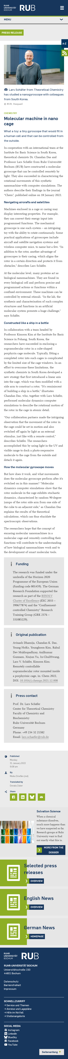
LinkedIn (12, 1033)
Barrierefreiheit (12, 985)
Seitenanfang (51, 1052)
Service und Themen (18, 1005)
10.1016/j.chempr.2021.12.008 (39, 680)
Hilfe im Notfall (15, 1012)
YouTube (12, 1044)
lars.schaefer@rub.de (35, 737)
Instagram (13, 1029)
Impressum (10, 988)
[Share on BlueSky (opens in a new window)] (32, 797)
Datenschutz (11, 981)
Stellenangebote (16, 1016)
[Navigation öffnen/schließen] (62, 7)
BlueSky (12, 1037)
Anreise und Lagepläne (19, 1008)
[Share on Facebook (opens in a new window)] (14, 797)
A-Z (64, 43)
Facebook (13, 1040)
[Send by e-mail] (42, 797)
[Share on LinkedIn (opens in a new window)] (23, 797)
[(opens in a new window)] (30, 8)
